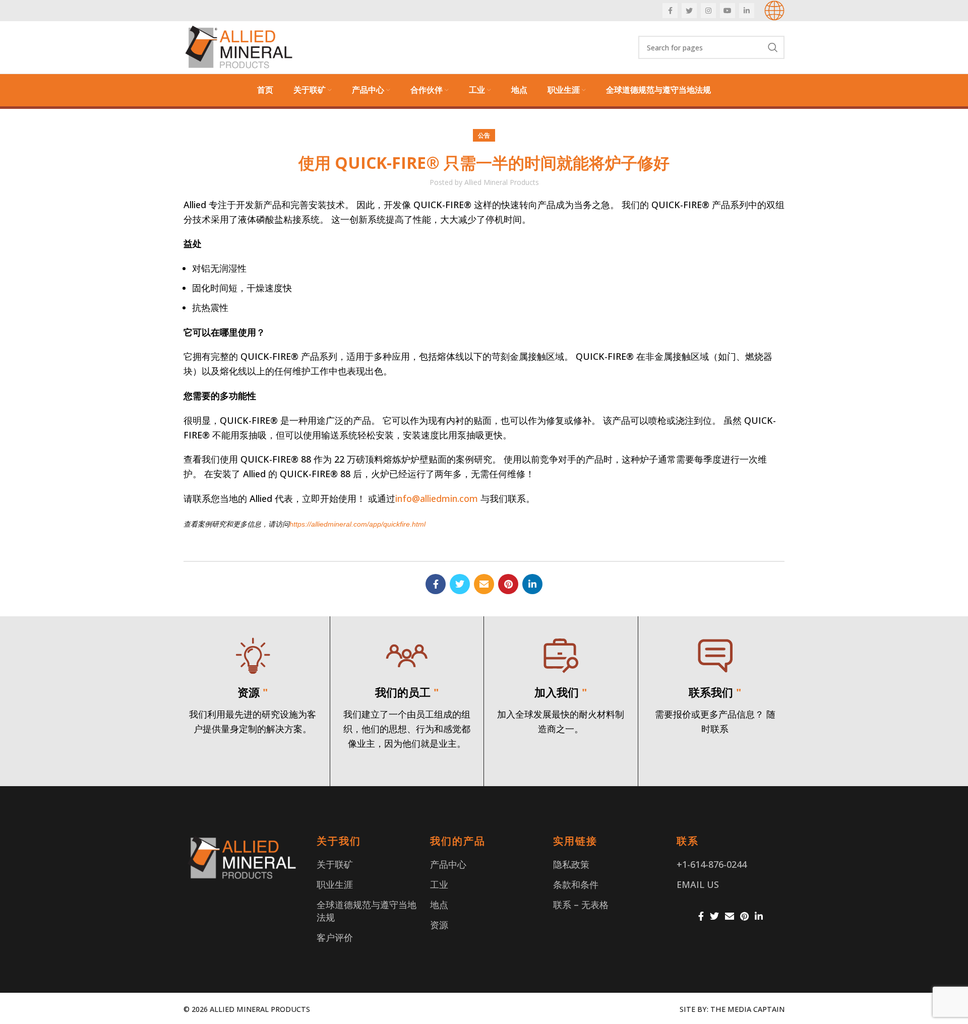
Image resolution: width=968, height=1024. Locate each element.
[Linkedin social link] (746, 10)
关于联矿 (335, 864)
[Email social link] (484, 584)
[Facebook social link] (670, 10)
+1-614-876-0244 (712, 864)
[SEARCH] (772, 47)
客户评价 (335, 937)
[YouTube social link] (727, 10)
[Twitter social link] (689, 10)
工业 (439, 884)
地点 (439, 905)
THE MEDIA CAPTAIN (747, 1009)
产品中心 (448, 864)
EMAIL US (698, 884)
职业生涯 (335, 884)
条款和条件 (575, 884)
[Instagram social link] (708, 10)
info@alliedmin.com (436, 498)
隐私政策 (571, 864)
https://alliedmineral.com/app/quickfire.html (357, 524)
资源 (439, 925)
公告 (484, 135)
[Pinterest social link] (508, 584)
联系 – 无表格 (581, 905)
